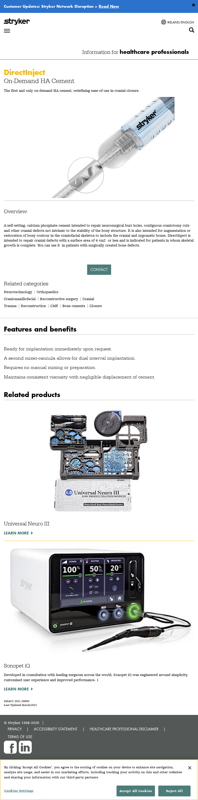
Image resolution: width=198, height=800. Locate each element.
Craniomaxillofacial (20, 299)
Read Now (109, 6)
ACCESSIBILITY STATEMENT (56, 729)
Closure (95, 306)
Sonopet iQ (17, 666)
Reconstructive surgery (59, 299)
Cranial (88, 299)
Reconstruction (33, 306)
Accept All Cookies (135, 791)
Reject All (174, 791)
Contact (99, 269)
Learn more (16, 532)
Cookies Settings (19, 791)
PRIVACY (15, 729)
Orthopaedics (47, 292)
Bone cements (73, 306)
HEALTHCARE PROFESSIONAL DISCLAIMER (124, 729)
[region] (99, 780)
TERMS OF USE (20, 736)
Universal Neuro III (27, 524)
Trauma (10, 306)
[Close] (189, 767)
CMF (54, 306)
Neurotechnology (18, 292)
